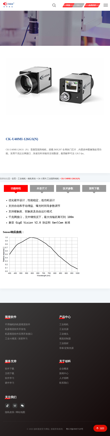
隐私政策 (9, 412)
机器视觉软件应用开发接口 (19, 334)
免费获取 (92, 5)
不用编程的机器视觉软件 (17, 324)
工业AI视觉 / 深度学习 (16, 338)
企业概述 (63, 368)
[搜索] (54, 5)
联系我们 (63, 383)
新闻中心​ (63, 373)
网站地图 (20, 412)
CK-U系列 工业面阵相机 (48, 179)
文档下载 (9, 373)
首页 (14, 179)
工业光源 (63, 329)
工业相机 (22, 179)
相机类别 (32, 179)
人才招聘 (63, 378)
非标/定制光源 (66, 348)
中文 (68, 5)
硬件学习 (9, 383)
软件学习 (9, 378)
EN (78, 5)
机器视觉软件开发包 (15, 329)
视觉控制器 (65, 338)
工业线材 (63, 343)
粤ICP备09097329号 (74, 429)
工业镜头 (63, 334)
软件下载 (9, 368)
